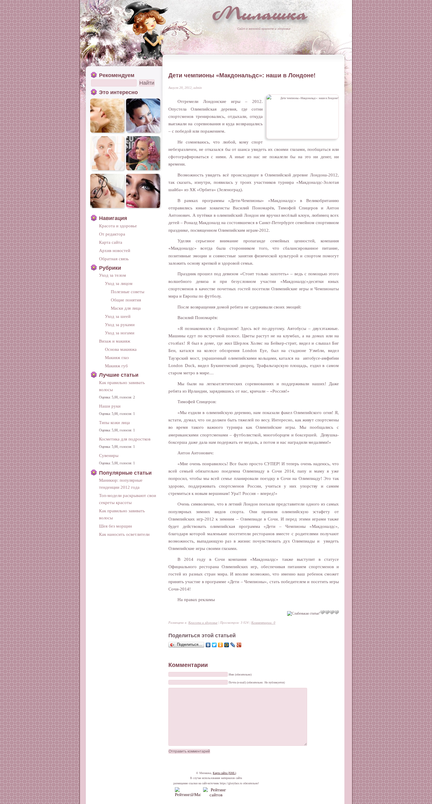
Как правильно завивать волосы (122, 386)
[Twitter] (214, 645)
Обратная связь (114, 258)
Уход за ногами (119, 332)
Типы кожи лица (114, 422)
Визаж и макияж (114, 340)
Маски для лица (126, 308)
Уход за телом (112, 275)
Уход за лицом (119, 283)
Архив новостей (114, 250)
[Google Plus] (239, 645)
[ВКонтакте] (208, 645)
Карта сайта (110, 242)
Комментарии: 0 (263, 622)
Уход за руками (120, 324)
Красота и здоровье (202, 622)
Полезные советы (127, 291)
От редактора (112, 233)
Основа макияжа (121, 349)
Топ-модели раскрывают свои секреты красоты (127, 499)
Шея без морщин (115, 525)
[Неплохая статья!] (327, 612)
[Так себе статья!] (322, 612)
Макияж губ (116, 365)
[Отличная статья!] (336, 612)
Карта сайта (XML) (224, 773)
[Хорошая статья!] (331, 612)
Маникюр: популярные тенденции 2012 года (121, 484)
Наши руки (109, 405)
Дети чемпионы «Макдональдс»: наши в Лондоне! (242, 75)
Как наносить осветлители (124, 534)
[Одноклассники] (220, 645)
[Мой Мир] (227, 645)
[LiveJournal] (233, 645)
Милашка (260, 13)
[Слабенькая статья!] (303, 613)
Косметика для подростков (124, 438)
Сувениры (108, 455)
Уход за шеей (117, 316)
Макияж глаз (117, 357)
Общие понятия (126, 299)
